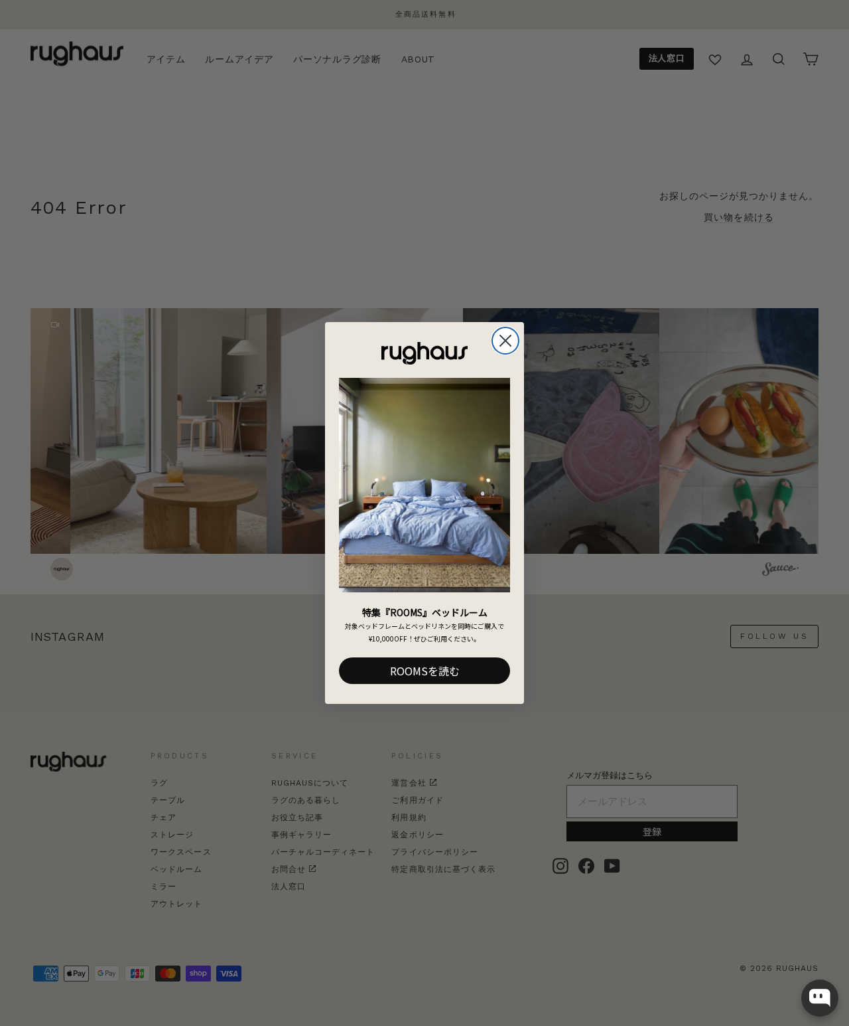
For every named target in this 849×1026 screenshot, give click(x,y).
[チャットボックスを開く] (819, 998)
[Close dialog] (505, 340)
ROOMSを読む (425, 671)
